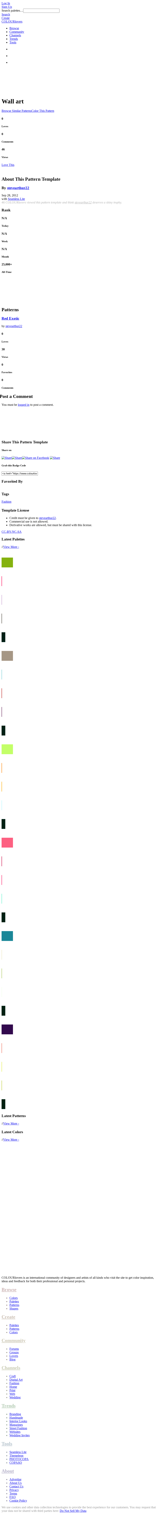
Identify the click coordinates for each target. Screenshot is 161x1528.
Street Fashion (18, 1428)
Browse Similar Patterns (16, 110)
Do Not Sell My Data (73, 1510)
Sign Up (7, 6)
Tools (12, 42)
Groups (14, 1352)
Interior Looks (18, 1421)
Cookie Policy (18, 1500)
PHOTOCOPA (19, 1459)
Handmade (16, 1417)
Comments (7, 141)
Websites (14, 1431)
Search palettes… (12, 10)
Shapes (13, 1308)
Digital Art (16, 1379)
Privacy (14, 1490)
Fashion (6, 501)
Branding (15, 1414)
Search (6, 14)
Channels (15, 35)
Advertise (15, 1479)
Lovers (13, 1356)
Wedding (15, 1397)
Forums (14, 1348)
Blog (12, 1359)
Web (12, 1393)
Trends (13, 39)
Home (13, 1386)
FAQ (12, 1497)
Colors (13, 1298)
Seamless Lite (16, 199)
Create (6, 18)
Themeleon (16, 1455)
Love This (8, 165)
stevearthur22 (18, 188)
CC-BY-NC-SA (12, 531)
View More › (11, 547)
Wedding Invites (19, 1435)
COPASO (15, 1462)
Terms (13, 1493)
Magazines (16, 1424)
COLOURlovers (12, 21)
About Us (15, 1483)
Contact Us (16, 1486)
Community (16, 31)
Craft (12, 1376)
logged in (23, 404)
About (8, 1471)
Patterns (14, 1305)
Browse (14, 28)
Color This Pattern (42, 110)
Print (12, 1390)
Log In (6, 3)
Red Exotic (10, 318)
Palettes (14, 1301)
